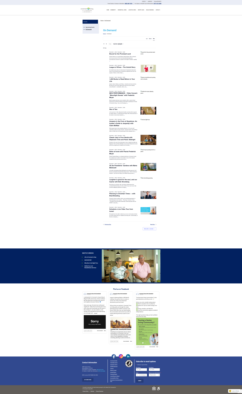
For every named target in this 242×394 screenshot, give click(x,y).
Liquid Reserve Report (114, 376)
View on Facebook (100, 330)
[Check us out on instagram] (121, 356)
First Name (139, 367)
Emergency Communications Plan (116, 380)
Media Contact (113, 370)
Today (110, 43)
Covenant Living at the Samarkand (94, 293)
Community (113, 10)
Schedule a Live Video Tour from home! (121, 210)
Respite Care (141, 10)
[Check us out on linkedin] (128, 356)
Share (105, 330)
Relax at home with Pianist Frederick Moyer (122, 152)
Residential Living (122, 10)
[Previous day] (104, 44)
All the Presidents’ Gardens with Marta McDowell (123, 166)
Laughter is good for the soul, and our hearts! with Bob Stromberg (123, 180)
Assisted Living (132, 10)
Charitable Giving (113, 362)
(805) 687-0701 (128, 3)
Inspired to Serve (113, 364)
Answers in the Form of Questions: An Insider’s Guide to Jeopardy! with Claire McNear (123, 123)
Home (108, 10)
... (109, 60)
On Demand (89, 29)
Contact (158, 10)
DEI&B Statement (113, 366)
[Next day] (106, 44)
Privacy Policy (85, 391)
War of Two (113, 109)
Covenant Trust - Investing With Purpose (121, 329)
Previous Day (108, 224)
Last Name (151, 367)
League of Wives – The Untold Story (122, 67)
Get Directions (87, 379)
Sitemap (92, 391)
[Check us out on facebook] (113, 356)
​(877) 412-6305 (157, 3)
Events (144, 1)
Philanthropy (157, 1)
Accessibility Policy (114, 378)
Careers (150, 1)
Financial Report (113, 374)
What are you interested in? (155, 373)
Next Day (152, 224)
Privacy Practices (99, 391)
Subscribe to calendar (149, 228)
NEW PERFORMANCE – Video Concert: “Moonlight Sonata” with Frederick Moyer (123, 95)
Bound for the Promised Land (120, 54)
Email (137, 373)
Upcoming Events (90, 27)
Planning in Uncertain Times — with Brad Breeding (122, 194)
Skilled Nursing (150, 10)
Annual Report (113, 372)
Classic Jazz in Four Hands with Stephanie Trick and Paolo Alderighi (122, 138)
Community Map (113, 360)
